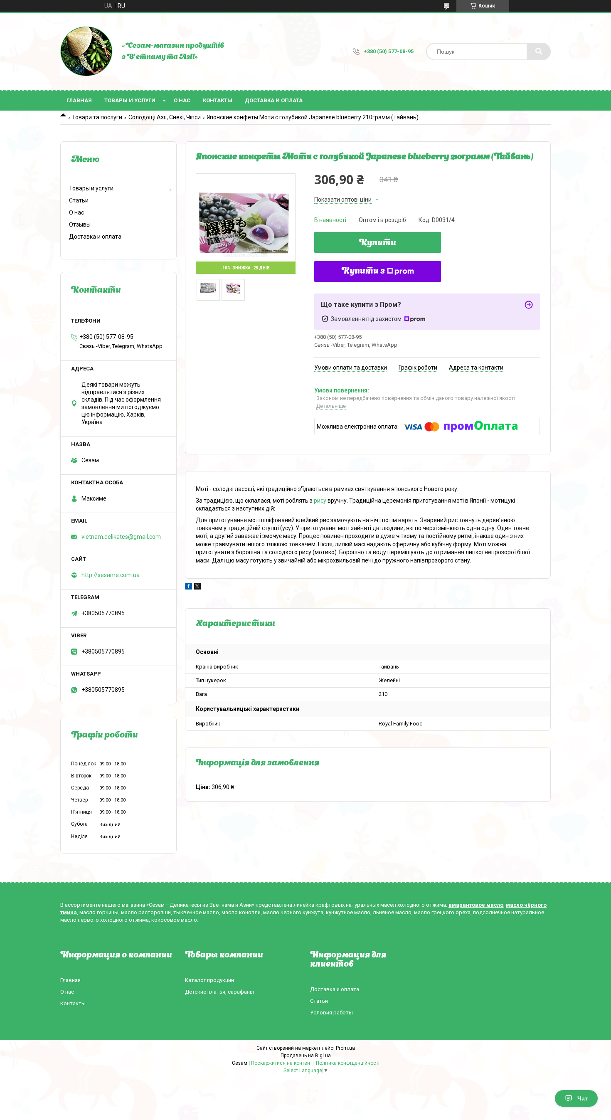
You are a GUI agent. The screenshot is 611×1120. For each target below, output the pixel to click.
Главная (79, 100)
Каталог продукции (209, 980)
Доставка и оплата (274, 100)
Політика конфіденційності (347, 1063)
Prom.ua (345, 1048)
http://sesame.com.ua (110, 575)
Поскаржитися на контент (281, 1063)
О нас (182, 100)
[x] (197, 587)
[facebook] (188, 587)
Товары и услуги (129, 100)
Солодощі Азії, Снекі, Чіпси (164, 117)
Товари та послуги (97, 117)
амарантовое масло (475, 905)
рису (320, 500)
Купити (377, 243)
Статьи (79, 200)
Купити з (363, 271)
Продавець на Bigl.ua (306, 1055)
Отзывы (80, 224)
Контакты (217, 100)
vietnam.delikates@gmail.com (121, 536)
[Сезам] (86, 51)
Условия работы (331, 1012)
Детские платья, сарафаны (219, 992)
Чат (582, 1098)
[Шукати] (539, 51)
